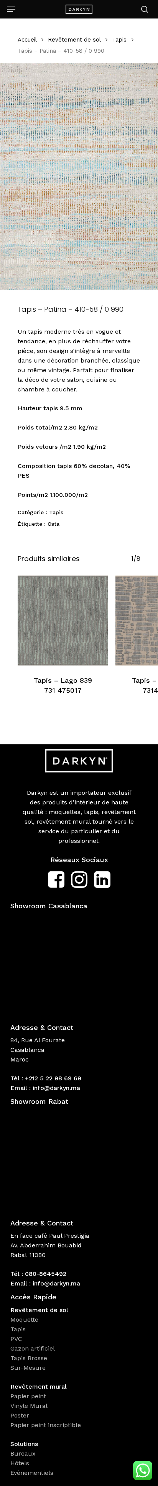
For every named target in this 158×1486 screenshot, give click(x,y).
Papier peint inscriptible (46, 1425)
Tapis (119, 39)
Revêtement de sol (74, 39)
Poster (19, 1415)
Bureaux (24, 1453)
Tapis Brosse (29, 1358)
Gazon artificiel (32, 1348)
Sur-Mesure (28, 1367)
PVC (16, 1338)
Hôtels (19, 1463)
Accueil (27, 39)
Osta (53, 524)
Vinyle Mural (29, 1405)
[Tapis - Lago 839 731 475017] (63, 620)
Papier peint (29, 1396)
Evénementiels (32, 1472)
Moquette (24, 1319)
